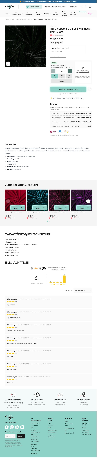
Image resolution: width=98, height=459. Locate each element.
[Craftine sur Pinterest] (17, 427)
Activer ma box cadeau (35, 440)
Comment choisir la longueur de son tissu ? (83, 71)
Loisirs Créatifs (55, 14)
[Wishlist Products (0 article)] (82, 7)
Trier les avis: (69, 290)
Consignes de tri (69, 429)
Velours (30, 19)
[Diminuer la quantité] (53, 71)
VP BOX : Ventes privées (35, 431)
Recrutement (69, 433)
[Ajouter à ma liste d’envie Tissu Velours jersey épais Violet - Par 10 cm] (73, 207)
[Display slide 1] (47, 221)
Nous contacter (51, 424)
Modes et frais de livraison (52, 431)
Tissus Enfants (38, 14)
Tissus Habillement (28, 14)
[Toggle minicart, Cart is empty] (90, 7)
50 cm (62, 76)
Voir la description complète (58, 57)
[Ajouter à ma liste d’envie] (8, 64)
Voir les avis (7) (60, 35)
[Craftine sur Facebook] (7, 427)
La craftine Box (34, 426)
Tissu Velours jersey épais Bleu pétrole (37, 212)
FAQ (49, 427)
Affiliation (34, 453)
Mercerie (46, 14)
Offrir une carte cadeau (35, 449)
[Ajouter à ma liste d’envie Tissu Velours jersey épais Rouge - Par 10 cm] (7, 207)
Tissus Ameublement (16, 14)
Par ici (82, 98)
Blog (66, 421)
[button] (34, 7)
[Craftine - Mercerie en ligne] (10, 6)
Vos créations (35, 423)
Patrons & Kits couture (64, 13)
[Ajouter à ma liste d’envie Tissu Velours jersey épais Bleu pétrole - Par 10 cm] (29, 207)
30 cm (55, 76)
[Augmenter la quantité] (70, 71)
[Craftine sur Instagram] (12, 427)
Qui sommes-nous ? (69, 425)
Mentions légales (85, 424)
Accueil (7, 19)
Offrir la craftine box (35, 436)
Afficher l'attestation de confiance (57, 267)
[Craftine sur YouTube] (22, 427)
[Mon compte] (86, 7)
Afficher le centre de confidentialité (87, 432)
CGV (84, 427)
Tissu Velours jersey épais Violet (79, 212)
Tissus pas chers (34, 445)
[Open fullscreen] (25, 46)
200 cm (69, 76)
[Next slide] (88, 201)
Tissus (6, 14)
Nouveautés (82, 12)
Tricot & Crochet (73, 14)
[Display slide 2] (49, 221)
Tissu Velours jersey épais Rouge (13, 212)
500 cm (61, 81)
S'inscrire (20, 436)
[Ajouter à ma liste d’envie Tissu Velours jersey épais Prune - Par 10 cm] (51, 207)
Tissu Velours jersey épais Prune (57, 212)
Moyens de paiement (51, 436)
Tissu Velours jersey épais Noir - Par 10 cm (45, 19)
